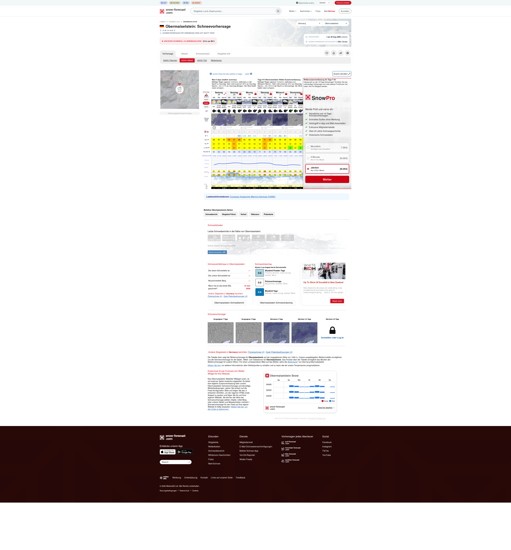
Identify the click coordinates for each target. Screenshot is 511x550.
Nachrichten (305, 11)
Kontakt (204, 477)
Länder (163, 22)
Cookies (195, 490)
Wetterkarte (292, 361)
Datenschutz (184, 490)
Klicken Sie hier (214, 365)
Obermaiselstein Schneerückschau (276, 302)
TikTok (325, 450)
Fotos (318, 11)
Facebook (327, 442)
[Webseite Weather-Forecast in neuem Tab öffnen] (196, 3)
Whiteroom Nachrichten (219, 455)
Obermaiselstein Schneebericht (229, 302)
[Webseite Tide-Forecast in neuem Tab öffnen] (186, 3)
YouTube (326, 455)
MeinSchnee (214, 463)
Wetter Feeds (246, 459)
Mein (329, 11)
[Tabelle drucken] (348, 53)
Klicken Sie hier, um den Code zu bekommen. (228, 407)
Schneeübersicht (216, 450)
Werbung (176, 477)
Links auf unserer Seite (222, 477)
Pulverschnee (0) (215, 296)
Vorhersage (167, 53)
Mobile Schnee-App (249, 450)
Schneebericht (211, 214)
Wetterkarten (216, 60)
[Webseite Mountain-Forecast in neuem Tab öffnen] (175, 3)
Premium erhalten (343, 3)
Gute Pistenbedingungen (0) (236, 296)
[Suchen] (278, 11)
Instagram (327, 446)
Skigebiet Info (223, 53)
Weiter (327, 179)
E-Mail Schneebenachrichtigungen (256, 446)
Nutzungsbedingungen (168, 490)
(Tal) (202, 60)
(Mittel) (187, 60)
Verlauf (243, 214)
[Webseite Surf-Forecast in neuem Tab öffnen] (164, 3)
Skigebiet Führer (229, 214)
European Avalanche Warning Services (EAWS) (252, 196)
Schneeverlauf (202, 53)
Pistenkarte (268, 214)
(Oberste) (170, 60)
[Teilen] (341, 53)
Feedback (240, 477)
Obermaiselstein (190, 22)
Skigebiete (213, 442)
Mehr (206, 121)
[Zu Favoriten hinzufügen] (327, 53)
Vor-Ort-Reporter (247, 455)
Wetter (292, 11)
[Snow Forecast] (172, 11)
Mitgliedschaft (246, 442)
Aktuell (184, 53)
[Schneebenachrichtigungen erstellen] (334, 53)
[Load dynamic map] (180, 89)
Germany (174, 22)
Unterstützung (190, 477)
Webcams (255, 214)
